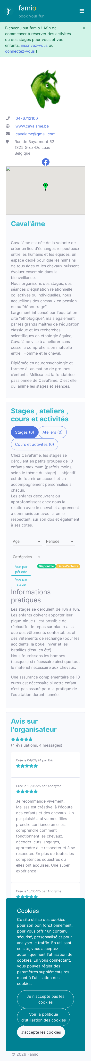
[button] (27, 541)
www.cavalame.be (32, 126)
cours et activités (40, 419)
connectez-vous (20, 51)
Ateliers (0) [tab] (52, 432)
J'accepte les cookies (41, 1032)
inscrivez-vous (34, 45)
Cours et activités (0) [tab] (34, 444)
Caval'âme (28, 224)
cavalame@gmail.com (36, 133)
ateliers (52, 411)
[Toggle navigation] (81, 11)
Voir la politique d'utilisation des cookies (43, 1017)
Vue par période (21, 569)
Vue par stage (21, 581)
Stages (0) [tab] (24, 432)
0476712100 (27, 118)
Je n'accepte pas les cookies (45, 999)
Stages (23, 411)
